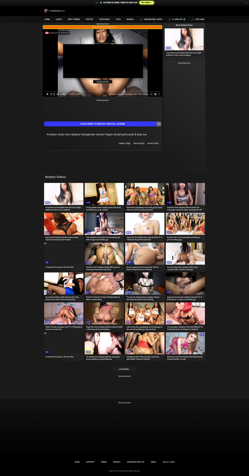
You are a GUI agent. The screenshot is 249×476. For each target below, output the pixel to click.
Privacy (116, 462)
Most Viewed (74, 19)
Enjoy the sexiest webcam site (103, 27)
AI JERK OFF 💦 (177, 19)
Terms (104, 462)
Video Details (138, 143)
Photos (89, 19)
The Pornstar (121, 471)
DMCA (153, 462)
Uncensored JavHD (151, 19)
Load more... (124, 369)
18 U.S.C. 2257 (168, 462)
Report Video (152, 143)
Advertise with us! (135, 462)
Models (130, 19)
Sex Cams (198, 19)
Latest (59, 19)
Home (47, 19)
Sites (118, 19)
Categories (104, 19)
